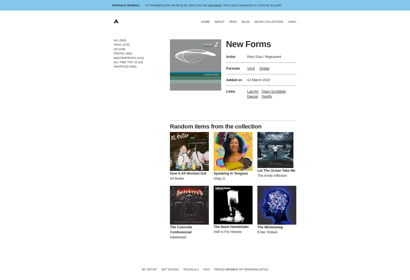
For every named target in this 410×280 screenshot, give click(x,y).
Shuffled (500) (125, 67)
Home (205, 22)
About (220, 22)
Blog (246, 22)
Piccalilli (191, 269)
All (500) (120, 40)
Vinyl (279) (121, 45)
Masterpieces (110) (129, 58)
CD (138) (119, 49)
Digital (264, 68)
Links (292, 22)
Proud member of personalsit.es (241, 269)
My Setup (149, 269)
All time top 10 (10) (128, 62)
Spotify (267, 96)
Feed (233, 22)
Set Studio (170, 269)
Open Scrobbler (274, 91)
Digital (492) (123, 53)
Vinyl (251, 68)
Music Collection (269, 22)
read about (214, 5)
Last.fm (252, 91)
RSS (206, 269)
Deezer (252, 96)
